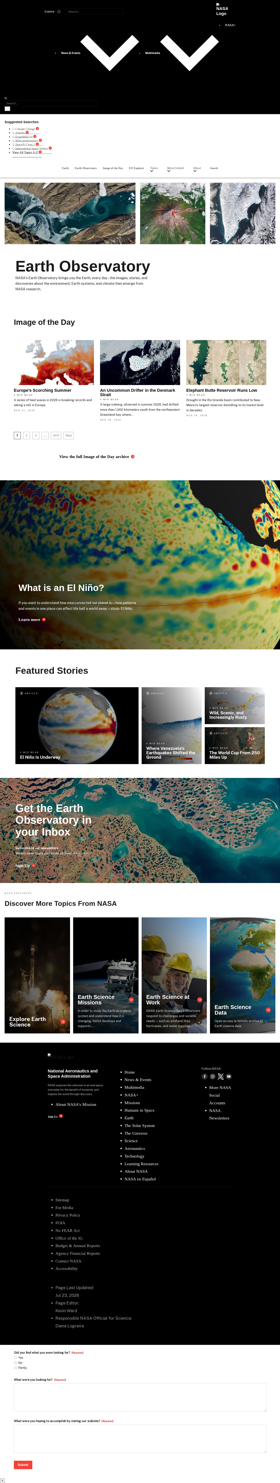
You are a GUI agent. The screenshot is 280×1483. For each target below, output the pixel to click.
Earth (65, 168)
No (20, 1363)
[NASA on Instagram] (213, 1076)
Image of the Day (113, 168)
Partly (22, 1368)
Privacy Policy (82, 853)
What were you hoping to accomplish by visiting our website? (64, 1421)
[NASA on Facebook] (204, 1076)
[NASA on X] (221, 1076)
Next (69, 435)
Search (214, 168)
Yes (20, 1357)
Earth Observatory (86, 168)
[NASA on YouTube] (229, 1076)
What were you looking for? (40, 1380)
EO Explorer (136, 168)
